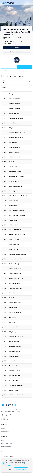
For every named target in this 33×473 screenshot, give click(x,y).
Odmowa (9, 469)
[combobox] (2, 82)
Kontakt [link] (3, 440)
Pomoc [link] (3, 428)
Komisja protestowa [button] (8, 71)
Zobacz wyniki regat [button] (16, 47)
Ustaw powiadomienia (17, 51)
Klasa (3, 80)
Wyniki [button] (24, 71)
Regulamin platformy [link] (7, 443)
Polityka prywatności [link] (7, 446)
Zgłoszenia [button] (25, 67)
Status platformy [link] (5, 431)
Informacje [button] (8, 67)
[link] (9, 3)
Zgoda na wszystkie (21, 469)
